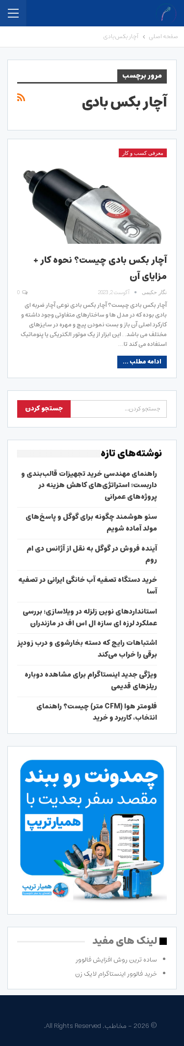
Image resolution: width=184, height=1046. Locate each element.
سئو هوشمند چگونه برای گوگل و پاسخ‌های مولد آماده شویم (91, 522)
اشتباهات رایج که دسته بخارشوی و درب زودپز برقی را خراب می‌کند (87, 649)
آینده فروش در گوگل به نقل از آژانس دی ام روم (91, 554)
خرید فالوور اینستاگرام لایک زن (116, 974)
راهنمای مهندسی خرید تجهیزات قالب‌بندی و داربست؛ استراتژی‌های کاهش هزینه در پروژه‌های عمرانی (89, 485)
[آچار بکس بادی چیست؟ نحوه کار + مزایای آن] (92, 196)
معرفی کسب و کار (142, 153)
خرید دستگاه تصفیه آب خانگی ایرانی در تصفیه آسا (87, 586)
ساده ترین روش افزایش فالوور (116, 959)
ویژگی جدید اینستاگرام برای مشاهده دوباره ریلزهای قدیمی (91, 680)
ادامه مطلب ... (142, 362)
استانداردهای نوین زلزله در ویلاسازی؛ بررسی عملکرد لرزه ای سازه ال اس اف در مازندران (90, 617)
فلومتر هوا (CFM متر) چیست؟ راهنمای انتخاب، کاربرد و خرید (96, 712)
